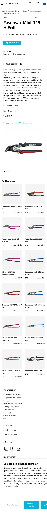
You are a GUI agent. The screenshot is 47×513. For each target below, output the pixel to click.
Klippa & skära (13, 11)
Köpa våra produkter (12, 395)
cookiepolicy (13, 486)
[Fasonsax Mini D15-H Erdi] (4, 171)
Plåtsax (24, 11)
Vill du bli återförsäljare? (9, 414)
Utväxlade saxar (36, 11)
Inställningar (12, 505)
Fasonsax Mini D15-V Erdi (21, 123)
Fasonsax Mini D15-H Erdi (11, 13)
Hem (3, 11)
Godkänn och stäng (31, 505)
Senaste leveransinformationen (13, 402)
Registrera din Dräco (12, 398)
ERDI (5, 18)
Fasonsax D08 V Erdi (33, 371)
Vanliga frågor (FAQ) (12, 407)
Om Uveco (7, 419)
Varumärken (8, 410)
